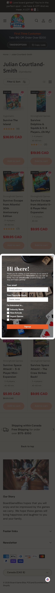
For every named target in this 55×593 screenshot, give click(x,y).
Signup (27, 326)
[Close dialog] (53, 256)
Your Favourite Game (16, 295)
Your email (12, 285)
